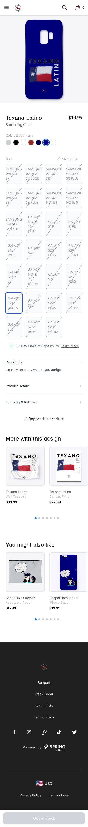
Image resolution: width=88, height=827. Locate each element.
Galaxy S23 (14, 326)
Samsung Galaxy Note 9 (74, 198)
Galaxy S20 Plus (54, 250)
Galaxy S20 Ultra (74, 250)
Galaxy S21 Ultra (14, 303)
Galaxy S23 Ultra (54, 327)
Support (44, 683)
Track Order (44, 694)
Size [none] (9, 158)
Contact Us (44, 706)
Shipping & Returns (21, 402)
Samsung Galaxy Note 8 (54, 198)
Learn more (70, 346)
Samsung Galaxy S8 (54, 174)
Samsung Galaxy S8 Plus (74, 174)
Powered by (32, 747)
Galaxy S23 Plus (34, 327)
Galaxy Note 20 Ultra (34, 276)
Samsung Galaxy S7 (14, 174)
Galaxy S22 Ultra (74, 303)
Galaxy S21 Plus (74, 277)
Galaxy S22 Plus (54, 303)
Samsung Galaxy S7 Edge (34, 174)
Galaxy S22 (34, 302)
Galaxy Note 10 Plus (34, 224)
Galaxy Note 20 (14, 277)
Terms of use (59, 795)
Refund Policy (44, 717)
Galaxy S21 (54, 276)
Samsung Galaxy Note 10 (14, 224)
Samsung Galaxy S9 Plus (34, 198)
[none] (68, 159)
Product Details (18, 386)
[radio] (14, 174)
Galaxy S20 (34, 250)
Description (15, 362)
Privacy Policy (30, 795)
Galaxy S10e (74, 223)
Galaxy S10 (54, 223)
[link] (25, 465)
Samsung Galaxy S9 (14, 198)
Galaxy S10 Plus (14, 250)
